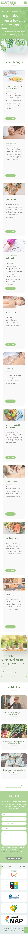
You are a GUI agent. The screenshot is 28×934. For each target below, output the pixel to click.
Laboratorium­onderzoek (12, 257)
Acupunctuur (11, 143)
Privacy (22, 930)
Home (3, 11)
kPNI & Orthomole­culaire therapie (14, 87)
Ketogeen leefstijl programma (13, 426)
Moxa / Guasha (12, 481)
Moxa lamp (10, 594)
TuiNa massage (12, 199)
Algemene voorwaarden (11, 930)
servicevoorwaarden (15, 851)
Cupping (9, 368)
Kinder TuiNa (11, 312)
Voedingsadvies (12, 538)
